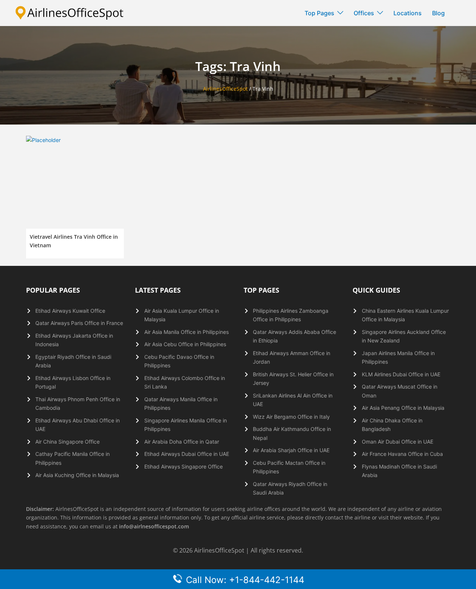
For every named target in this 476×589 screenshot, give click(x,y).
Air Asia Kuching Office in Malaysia (77, 475)
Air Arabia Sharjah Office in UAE (291, 450)
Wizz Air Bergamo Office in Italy (291, 416)
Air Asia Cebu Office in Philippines (185, 344)
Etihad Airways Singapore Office (183, 466)
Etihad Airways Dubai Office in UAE (186, 454)
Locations (407, 13)
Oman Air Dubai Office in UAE (397, 441)
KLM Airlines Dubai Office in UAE (401, 374)
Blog (438, 13)
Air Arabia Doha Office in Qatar (181, 441)
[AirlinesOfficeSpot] (69, 12)
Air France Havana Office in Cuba (402, 454)
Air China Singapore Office (67, 441)
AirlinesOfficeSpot (225, 88)
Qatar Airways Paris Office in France (79, 323)
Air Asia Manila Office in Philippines (186, 332)
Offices (364, 13)
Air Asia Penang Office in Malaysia (403, 408)
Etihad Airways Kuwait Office (70, 311)
